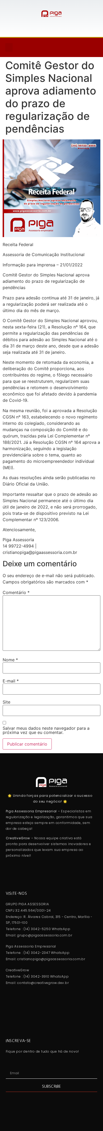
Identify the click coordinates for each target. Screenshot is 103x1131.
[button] (9, 47)
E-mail (11, 681)
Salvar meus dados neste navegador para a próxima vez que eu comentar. (46, 730)
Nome (10, 660)
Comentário (16, 592)
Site (6, 702)
